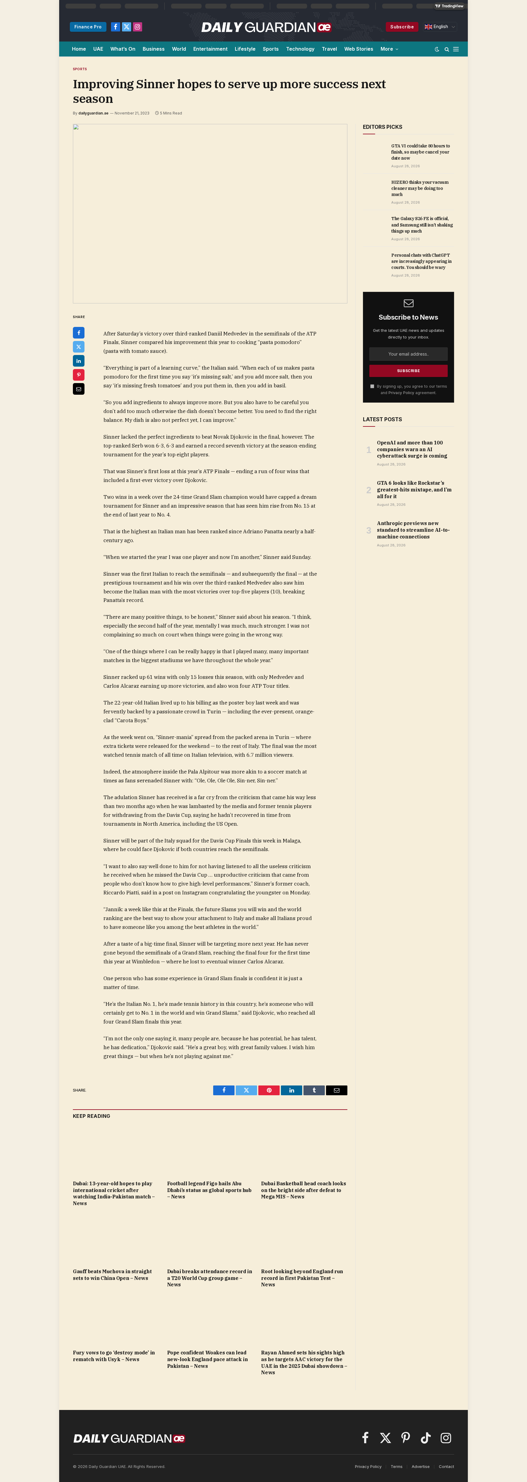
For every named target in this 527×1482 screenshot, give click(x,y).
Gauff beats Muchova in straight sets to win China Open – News (112, 1274)
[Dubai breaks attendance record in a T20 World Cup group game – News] (210, 1239)
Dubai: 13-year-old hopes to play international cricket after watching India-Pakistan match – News (114, 1193)
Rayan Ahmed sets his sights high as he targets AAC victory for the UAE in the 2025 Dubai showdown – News (304, 1362)
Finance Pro (88, 26)
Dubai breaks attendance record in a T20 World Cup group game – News (209, 1278)
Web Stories (358, 49)
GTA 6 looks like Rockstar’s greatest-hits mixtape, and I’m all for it (414, 489)
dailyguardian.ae (93, 113)
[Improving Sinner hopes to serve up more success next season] (210, 213)
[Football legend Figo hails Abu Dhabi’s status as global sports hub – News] (210, 1151)
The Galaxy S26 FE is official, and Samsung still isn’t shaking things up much (422, 225)
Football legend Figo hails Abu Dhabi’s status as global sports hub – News (209, 1190)
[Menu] (456, 49)
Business (154, 49)
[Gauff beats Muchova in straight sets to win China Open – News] (116, 1239)
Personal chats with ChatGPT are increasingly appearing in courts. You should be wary (421, 261)
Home (79, 49)
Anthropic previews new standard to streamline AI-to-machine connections (413, 530)
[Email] (78, 389)
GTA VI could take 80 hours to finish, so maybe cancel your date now (420, 152)
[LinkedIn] (78, 361)
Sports (271, 49)
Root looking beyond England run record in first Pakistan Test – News (302, 1278)
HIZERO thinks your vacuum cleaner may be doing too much (419, 188)
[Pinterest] (78, 375)
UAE (98, 49)
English (440, 26)
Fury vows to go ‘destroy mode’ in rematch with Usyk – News (114, 1356)
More (387, 49)
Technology (300, 49)
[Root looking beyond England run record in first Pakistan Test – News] (304, 1239)
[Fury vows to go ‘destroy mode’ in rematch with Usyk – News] (116, 1320)
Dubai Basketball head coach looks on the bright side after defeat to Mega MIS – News (303, 1190)
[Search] (446, 49)
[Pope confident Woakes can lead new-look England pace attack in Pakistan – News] (210, 1320)
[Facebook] (78, 333)
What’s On (122, 49)
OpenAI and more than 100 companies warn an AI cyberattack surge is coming (412, 449)
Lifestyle (245, 49)
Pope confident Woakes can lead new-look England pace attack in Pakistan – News (207, 1359)
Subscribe (402, 26)
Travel (329, 49)
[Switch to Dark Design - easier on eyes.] (437, 49)
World (179, 49)
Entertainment (210, 49)
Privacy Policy (401, 392)
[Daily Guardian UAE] (266, 27)
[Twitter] (78, 347)
